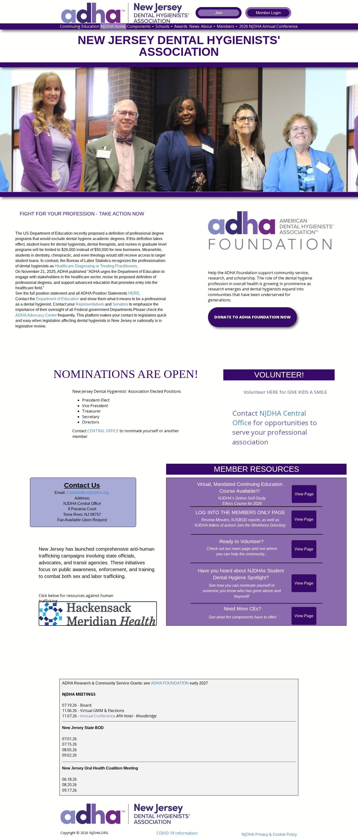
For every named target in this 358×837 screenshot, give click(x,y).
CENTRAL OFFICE (103, 430)
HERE (133, 293)
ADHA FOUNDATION (170, 683)
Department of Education (57, 299)
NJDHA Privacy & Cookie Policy (269, 834)
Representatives (90, 304)
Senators (120, 304)
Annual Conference (97, 716)
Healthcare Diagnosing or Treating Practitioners (96, 266)
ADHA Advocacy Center (36, 315)
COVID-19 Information (177, 833)
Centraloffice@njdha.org (87, 493)
